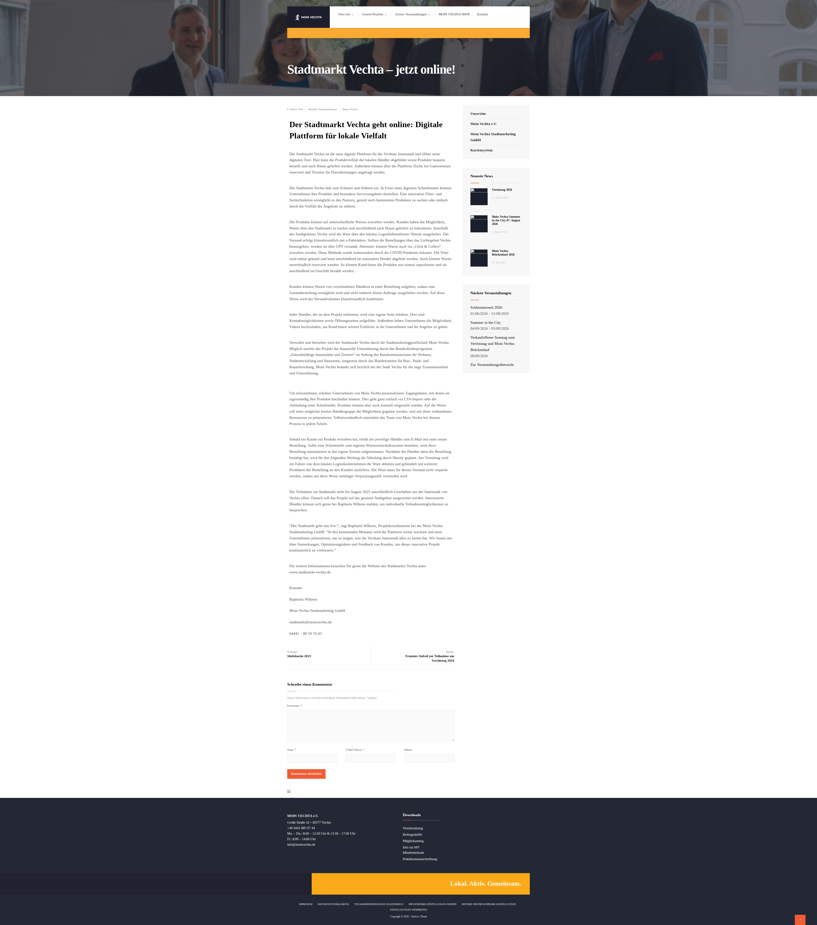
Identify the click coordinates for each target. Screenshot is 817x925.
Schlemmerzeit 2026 (486, 307)
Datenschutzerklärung (333, 904)
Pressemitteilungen (328, 109)
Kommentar (294, 705)
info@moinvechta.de (301, 845)
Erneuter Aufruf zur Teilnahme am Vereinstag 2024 (430, 656)
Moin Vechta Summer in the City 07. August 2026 (506, 220)
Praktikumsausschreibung (420, 859)
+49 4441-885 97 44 (301, 828)
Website (408, 749)
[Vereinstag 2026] (479, 196)
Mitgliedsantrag (413, 841)
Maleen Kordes (349, 109)
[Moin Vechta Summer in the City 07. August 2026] (479, 223)
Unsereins (478, 114)
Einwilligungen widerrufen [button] (408, 909)
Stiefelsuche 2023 (299, 654)
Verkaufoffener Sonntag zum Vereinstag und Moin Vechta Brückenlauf (492, 343)
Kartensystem (481, 150)
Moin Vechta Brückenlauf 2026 (503, 252)
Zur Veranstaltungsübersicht (492, 364)
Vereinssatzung (413, 828)
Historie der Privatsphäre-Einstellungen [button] (489, 904)
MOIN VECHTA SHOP (454, 14)
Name (291, 749)
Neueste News (481, 176)
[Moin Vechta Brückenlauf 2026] (479, 258)
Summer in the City (485, 322)
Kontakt (482, 14)
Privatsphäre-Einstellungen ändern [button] (433, 904)
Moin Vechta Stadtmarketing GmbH (493, 137)
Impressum (306, 904)
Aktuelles (312, 109)
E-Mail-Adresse (355, 749)
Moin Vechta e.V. (483, 124)
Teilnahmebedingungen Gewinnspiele (379, 904)
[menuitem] (348, 13)
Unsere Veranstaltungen (411, 14)
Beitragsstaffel (412, 835)
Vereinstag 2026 (502, 189)
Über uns (344, 14)
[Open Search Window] (519, 33)
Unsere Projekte (372, 14)
